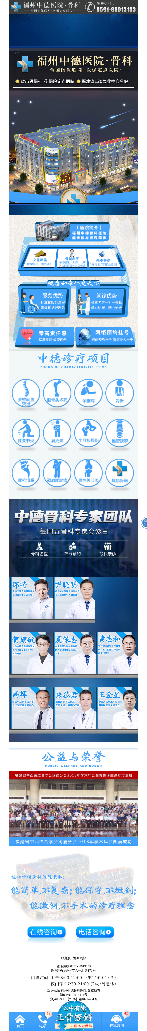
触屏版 (66, 958)
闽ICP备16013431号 (73, 995)
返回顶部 (79, 958)
